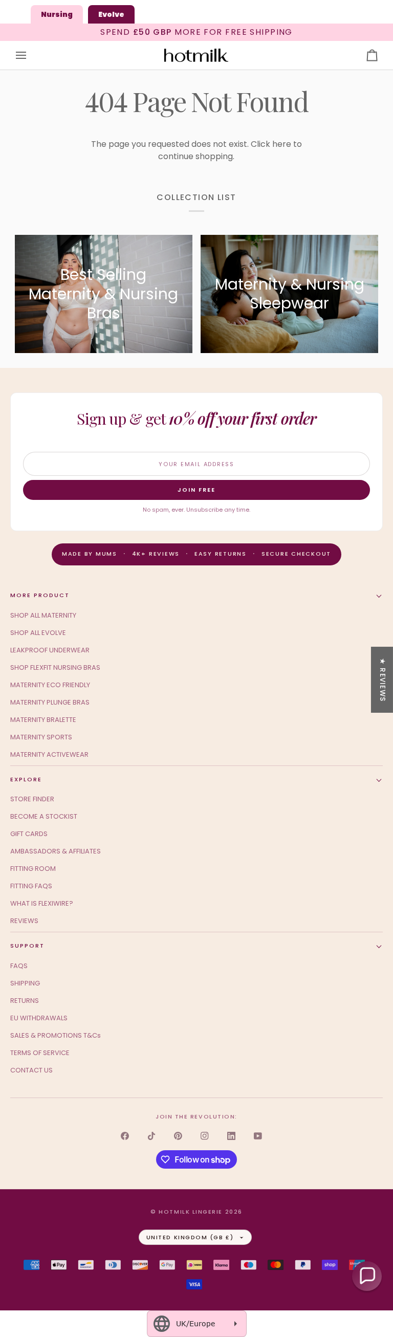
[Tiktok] (151, 1136)
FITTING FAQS (31, 886)
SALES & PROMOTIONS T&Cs (55, 1035)
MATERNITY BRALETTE (43, 720)
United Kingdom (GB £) (189, 1237)
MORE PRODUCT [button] (40, 595)
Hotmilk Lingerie (191, 1212)
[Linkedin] (231, 1136)
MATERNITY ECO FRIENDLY (50, 685)
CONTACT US (31, 1070)
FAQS (19, 966)
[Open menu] (30, 55)
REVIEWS (24, 921)
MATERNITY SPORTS (41, 737)
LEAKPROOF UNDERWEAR (50, 650)
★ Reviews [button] (382, 679)
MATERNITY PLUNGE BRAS (50, 702)
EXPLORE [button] (26, 779)
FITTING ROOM (33, 868)
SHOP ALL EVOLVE (38, 633)
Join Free (196, 490)
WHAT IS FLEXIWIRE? (41, 903)
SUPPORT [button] (27, 945)
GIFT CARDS (29, 834)
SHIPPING (25, 983)
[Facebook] (124, 1136)
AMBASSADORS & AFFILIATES (55, 851)
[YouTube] (258, 1136)
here (281, 144)
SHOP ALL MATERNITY (43, 615)
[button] (367, 1276)
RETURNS (24, 1000)
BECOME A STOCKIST (43, 816)
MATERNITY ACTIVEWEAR (49, 754)
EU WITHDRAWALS (39, 1018)
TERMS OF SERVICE (40, 1053)
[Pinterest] (178, 1136)
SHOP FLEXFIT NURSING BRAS (55, 667)
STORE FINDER (32, 799)
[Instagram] (204, 1136)
